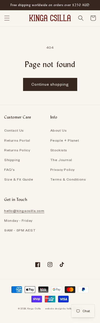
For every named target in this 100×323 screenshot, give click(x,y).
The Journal (61, 159)
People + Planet (64, 140)
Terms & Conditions (68, 179)
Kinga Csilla (34, 308)
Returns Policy (17, 150)
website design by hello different (63, 308)
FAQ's (9, 169)
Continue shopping (50, 84)
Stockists (58, 150)
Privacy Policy (62, 169)
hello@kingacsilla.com (24, 210)
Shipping (12, 159)
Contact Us (14, 130)
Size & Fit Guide (18, 179)
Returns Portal (17, 140)
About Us (58, 130)
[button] (7, 18)
